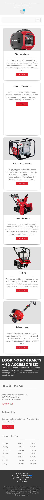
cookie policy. (32, 491)
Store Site (28, 7)
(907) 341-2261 (7, 404)
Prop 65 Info (22, 482)
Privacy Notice (22, 474)
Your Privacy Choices (20, 476)
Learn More (21, 74)
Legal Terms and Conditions (22, 478)
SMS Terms (22, 480)
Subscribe (8, 427)
